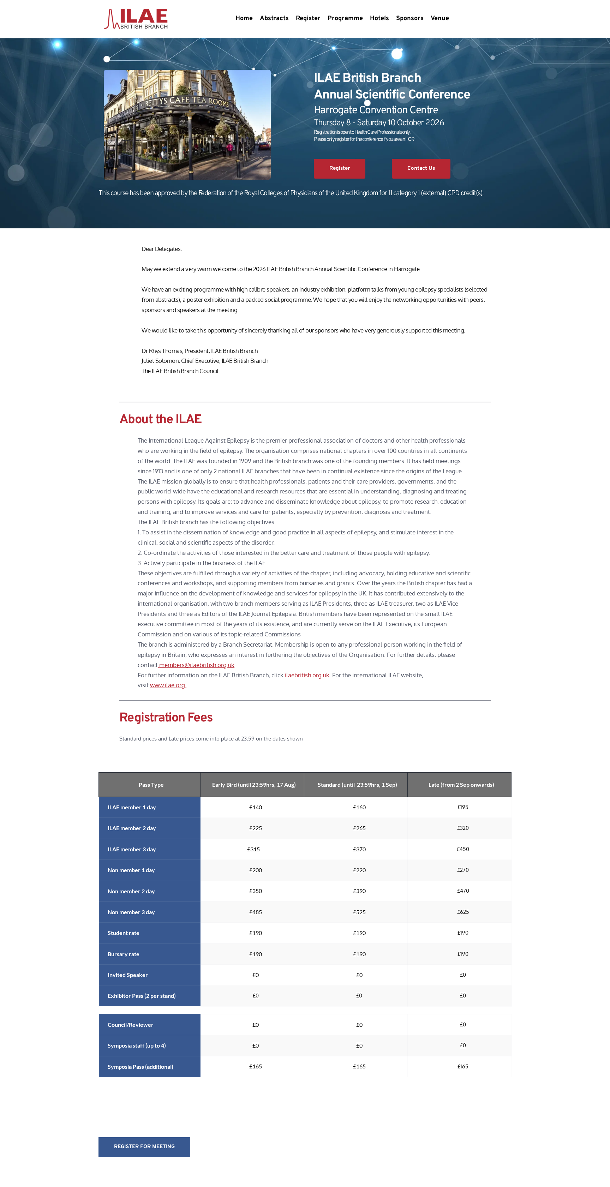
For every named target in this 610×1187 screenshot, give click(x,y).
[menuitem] (244, 19)
